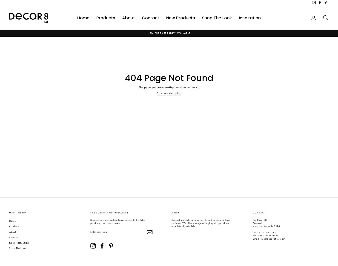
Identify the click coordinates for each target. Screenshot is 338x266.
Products (105, 18)
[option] (169, 33)
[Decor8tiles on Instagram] (93, 246)
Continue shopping (169, 93)
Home (83, 18)
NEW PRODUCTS (19, 243)
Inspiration (250, 18)
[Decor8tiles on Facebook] (102, 246)
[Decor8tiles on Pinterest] (111, 246)
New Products (180, 18)
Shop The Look (217, 18)
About (128, 18)
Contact (150, 18)
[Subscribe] (150, 232)
